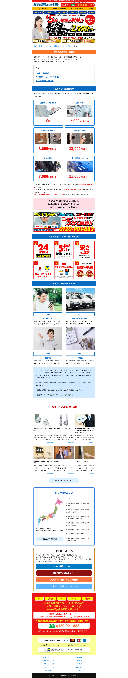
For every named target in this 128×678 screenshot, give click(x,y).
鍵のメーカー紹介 (48, 664)
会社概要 (91, 8)
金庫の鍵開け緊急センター (64, 573)
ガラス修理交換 (79, 670)
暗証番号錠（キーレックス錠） (62, 428)
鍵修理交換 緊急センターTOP (42, 46)
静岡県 (69, 46)
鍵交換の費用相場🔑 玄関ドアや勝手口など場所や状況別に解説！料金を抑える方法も (84, 430)
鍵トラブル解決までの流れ (45, 81)
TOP (35, 8)
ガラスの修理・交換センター (64, 566)
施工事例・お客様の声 (77, 8)
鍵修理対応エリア (48, 657)
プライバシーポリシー (48, 667)
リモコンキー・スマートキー (83, 461)
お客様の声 (79, 657)
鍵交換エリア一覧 (59, 46)
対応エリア (45, 8)
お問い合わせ (49, 670)
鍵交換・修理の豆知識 (59, 8)
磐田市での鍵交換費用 (43, 73)
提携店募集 (79, 667)
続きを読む (49, 442)
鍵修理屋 (56, 461)
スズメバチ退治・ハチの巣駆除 (64, 580)
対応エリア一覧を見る (49, 539)
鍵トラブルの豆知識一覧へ (64, 481)
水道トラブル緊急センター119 (64, 586)
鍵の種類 (79, 660)
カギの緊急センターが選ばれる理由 (47, 77)
